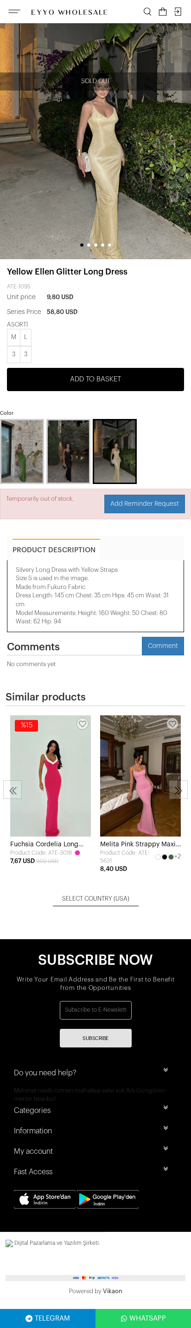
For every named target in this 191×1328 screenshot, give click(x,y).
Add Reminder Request (144, 504)
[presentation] (12, 789)
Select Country (95, 899)
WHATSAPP (147, 1318)
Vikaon (112, 1291)
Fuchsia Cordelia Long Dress (44, 845)
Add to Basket (95, 379)
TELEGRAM (52, 1318)
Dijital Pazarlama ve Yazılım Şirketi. (56, 1243)
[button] (82, 245)
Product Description (54, 550)
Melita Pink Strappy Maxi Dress (138, 845)
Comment (163, 646)
